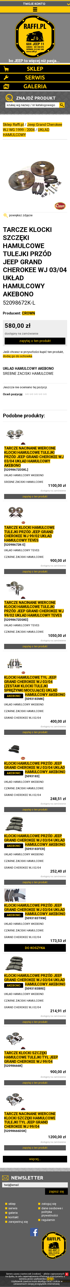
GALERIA (35, 86)
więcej (50, 1279)
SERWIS (35, 77)
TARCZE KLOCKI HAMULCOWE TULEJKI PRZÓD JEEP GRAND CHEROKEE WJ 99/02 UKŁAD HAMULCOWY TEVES (29, 533)
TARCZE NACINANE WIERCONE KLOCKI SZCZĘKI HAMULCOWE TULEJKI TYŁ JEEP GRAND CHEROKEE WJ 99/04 (30, 1120)
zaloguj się (48, 1204)
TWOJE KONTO (34, 3)
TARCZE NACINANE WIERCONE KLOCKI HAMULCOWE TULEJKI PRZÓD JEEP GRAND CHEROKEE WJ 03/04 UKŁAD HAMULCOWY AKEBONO (34, 456)
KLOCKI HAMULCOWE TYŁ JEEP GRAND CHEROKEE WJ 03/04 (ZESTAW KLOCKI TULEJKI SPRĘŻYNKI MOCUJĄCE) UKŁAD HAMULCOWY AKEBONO (34, 686)
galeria (13, 1212)
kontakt (13, 1217)
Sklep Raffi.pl (13, 124)
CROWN (28, 313)
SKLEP (35, 69)
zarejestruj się (18, 1221)
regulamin (48, 1220)
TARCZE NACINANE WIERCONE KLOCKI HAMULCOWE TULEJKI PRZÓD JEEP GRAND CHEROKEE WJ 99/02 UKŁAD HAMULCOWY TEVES (34, 608)
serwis (12, 1208)
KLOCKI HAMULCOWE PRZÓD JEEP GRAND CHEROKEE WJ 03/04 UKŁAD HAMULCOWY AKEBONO (34, 767)
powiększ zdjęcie (20, 215)
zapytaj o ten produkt (35, 341)
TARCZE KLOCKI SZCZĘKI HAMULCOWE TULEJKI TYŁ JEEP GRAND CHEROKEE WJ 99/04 (31, 1057)
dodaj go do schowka (17, 356)
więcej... (35, 1159)
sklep (11, 1204)
